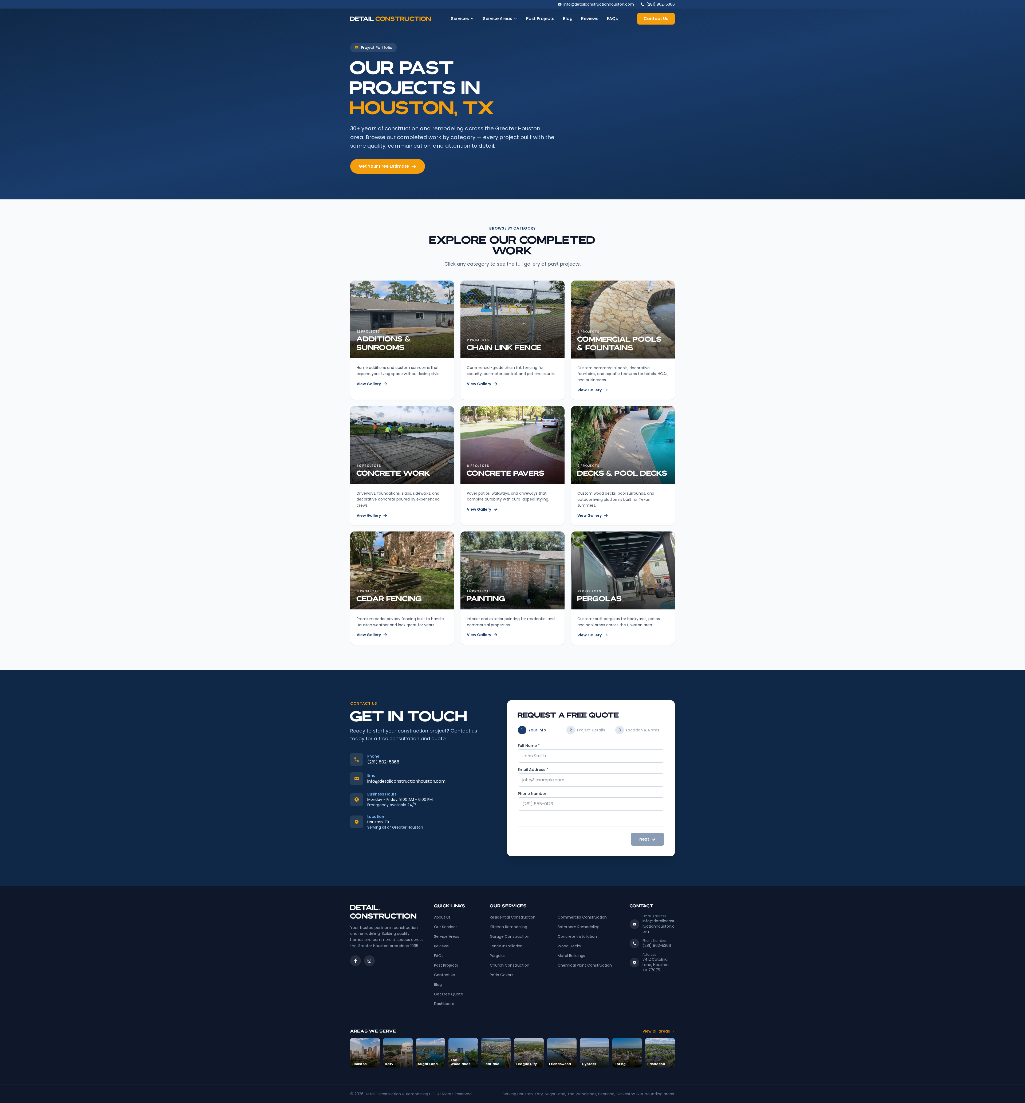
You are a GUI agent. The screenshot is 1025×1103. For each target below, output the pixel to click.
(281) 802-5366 (383, 762)
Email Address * (533, 769)
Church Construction (509, 965)
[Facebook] (355, 960)
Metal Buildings (571, 955)
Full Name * (529, 745)
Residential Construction (512, 917)
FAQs (612, 18)
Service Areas (497, 18)
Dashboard (444, 1003)
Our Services (446, 926)
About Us (442, 917)
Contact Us (656, 18)
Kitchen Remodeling (508, 926)
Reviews (589, 18)
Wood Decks (569, 946)
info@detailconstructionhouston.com (406, 781)
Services (460, 18)
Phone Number (532, 793)
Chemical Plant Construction (585, 965)
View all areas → (658, 1031)
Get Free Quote (448, 994)
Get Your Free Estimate (384, 166)
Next (644, 839)
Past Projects (540, 18)
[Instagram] (369, 960)
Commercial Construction (582, 917)
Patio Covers (501, 975)
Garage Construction (509, 936)
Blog (568, 18)
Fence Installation (506, 946)
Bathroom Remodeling (579, 926)
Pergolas (498, 955)
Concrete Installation (577, 936)
